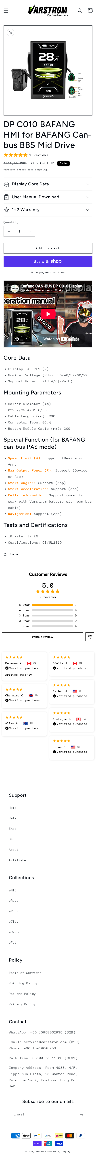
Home (13, 807)
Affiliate (17, 860)
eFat (13, 942)
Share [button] (14, 554)
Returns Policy (22, 994)
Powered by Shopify (59, 1152)
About (14, 849)
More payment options (48, 272)
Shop (13, 828)
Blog (13, 839)
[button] (6, 10)
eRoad (14, 900)
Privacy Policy (22, 1004)
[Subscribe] (82, 1114)
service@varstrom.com (45, 1042)
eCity (14, 921)
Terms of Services (25, 973)
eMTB (13, 890)
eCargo (15, 932)
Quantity (11, 222)
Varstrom (41, 1152)
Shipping (41, 169)
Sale (13, 818)
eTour (14, 911)
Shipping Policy (23, 983)
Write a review (42, 637)
